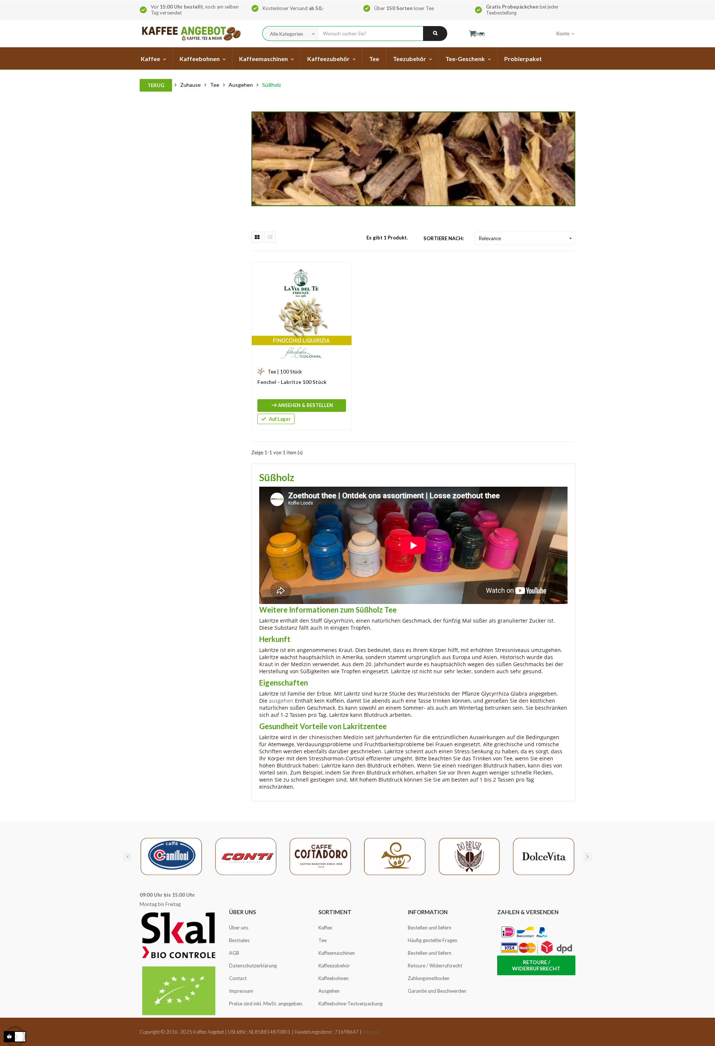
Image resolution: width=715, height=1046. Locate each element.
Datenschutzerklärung (253, 966)
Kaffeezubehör (334, 966)
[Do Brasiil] (469, 856)
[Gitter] (257, 237)
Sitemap (371, 1032)
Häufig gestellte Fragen (432, 940)
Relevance (526, 238)
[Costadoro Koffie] (320, 856)
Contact (238, 978)
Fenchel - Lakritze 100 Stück (292, 382)
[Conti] (245, 856)
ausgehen (281, 700)
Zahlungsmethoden (428, 978)
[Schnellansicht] (342, 271)
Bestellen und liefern (429, 928)
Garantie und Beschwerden (437, 991)
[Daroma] (394, 856)
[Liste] (270, 237)
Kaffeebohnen (333, 978)
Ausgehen (329, 991)
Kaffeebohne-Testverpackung (350, 1004)
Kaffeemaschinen (336, 953)
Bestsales (239, 940)
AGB (234, 953)
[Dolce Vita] (543, 856)
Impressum (241, 991)
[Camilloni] (171, 856)
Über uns (238, 928)
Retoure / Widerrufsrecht (435, 966)
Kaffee (325, 928)
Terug (155, 85)
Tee (322, 940)
